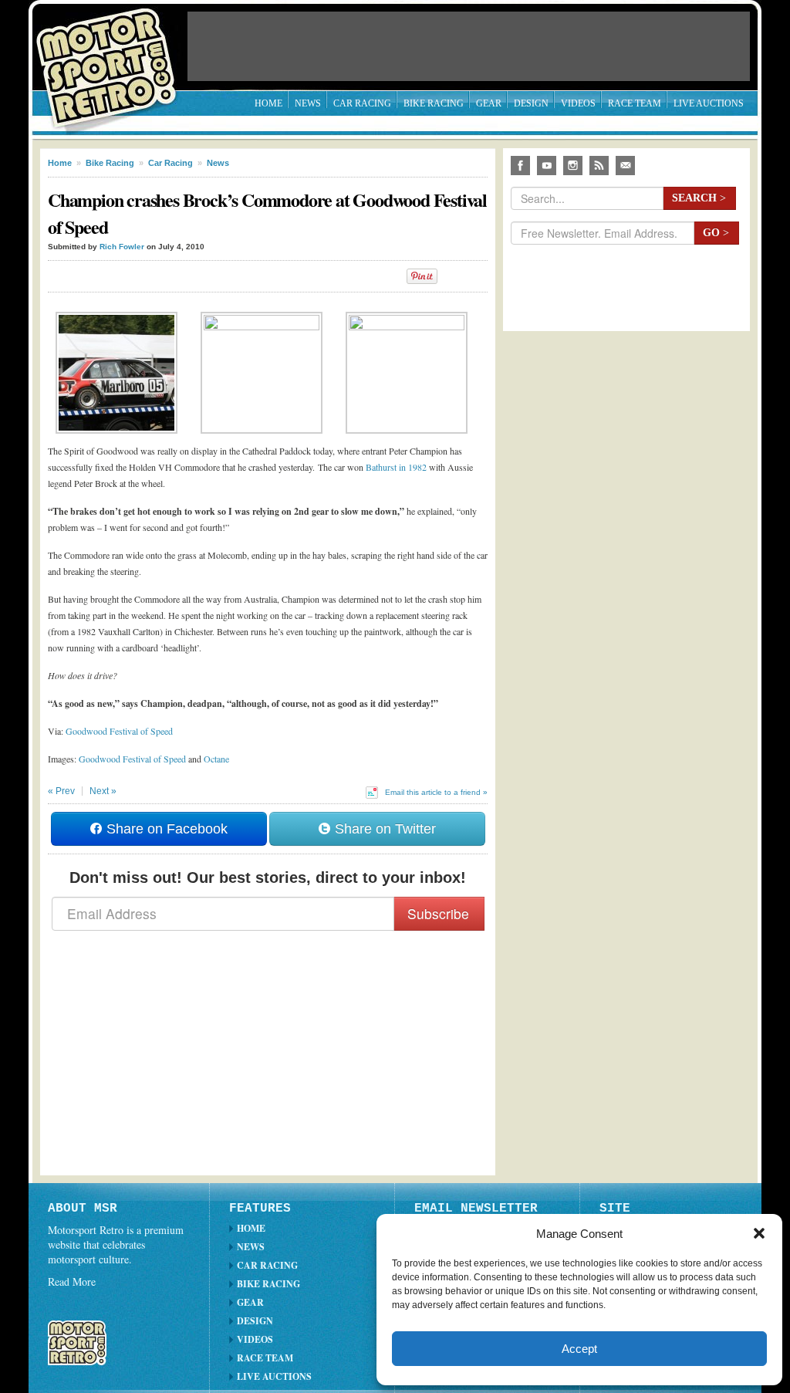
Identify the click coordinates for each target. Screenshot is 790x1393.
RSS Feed (599, 165)
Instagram (572, 165)
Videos (578, 103)
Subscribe (438, 913)
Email (625, 165)
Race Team (634, 103)
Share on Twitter (383, 829)
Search (699, 198)
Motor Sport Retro (113, 56)
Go (716, 232)
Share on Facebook (165, 829)
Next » (102, 791)
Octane (216, 758)
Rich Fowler (122, 246)
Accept (579, 1348)
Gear (488, 103)
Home (268, 103)
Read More (72, 1281)
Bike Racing (433, 103)
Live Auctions (709, 103)
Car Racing (362, 103)
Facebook (520, 165)
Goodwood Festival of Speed (119, 731)
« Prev (61, 791)
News (308, 103)
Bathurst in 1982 (396, 467)
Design (531, 103)
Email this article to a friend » (436, 792)
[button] (759, 1233)
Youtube (546, 165)
